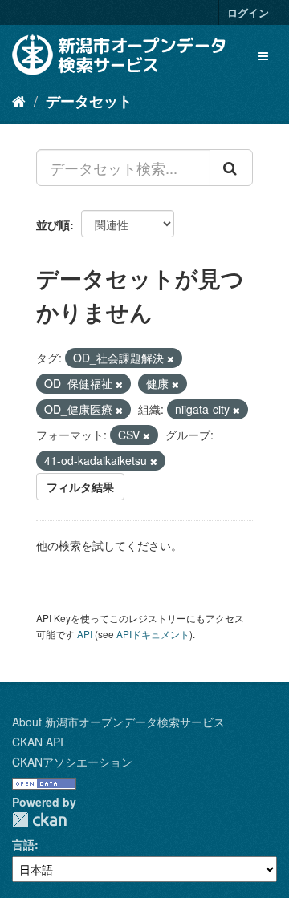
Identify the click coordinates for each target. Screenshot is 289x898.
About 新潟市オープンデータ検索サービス (118, 722)
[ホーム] (19, 100)
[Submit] (231, 167)
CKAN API (37, 742)
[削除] (170, 358)
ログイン (248, 12)
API (84, 634)
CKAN (39, 819)
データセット (89, 101)
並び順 (53, 224)
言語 (23, 844)
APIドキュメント (152, 634)
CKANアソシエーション (72, 762)
